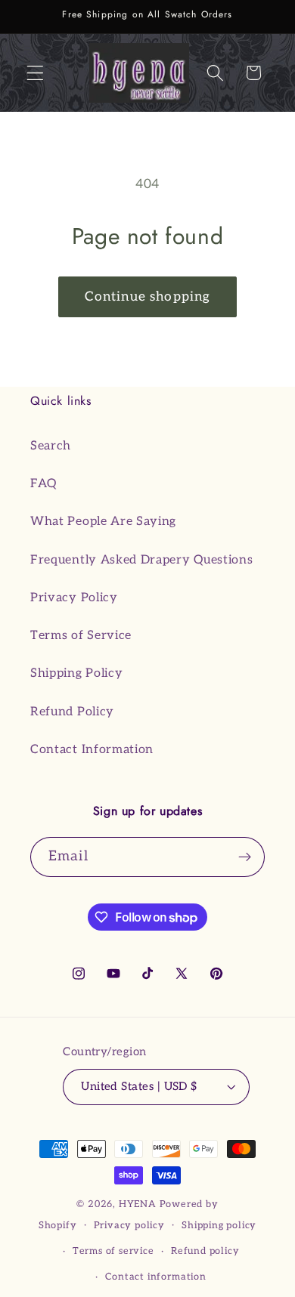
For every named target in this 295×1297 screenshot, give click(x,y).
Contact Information (92, 749)
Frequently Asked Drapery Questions (141, 559)
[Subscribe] (244, 857)
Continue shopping (148, 296)
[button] (35, 73)
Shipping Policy (76, 673)
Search (50, 445)
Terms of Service (81, 635)
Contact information (155, 1277)
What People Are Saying (103, 521)
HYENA (138, 1204)
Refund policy (205, 1251)
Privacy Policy (74, 597)
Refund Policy (72, 711)
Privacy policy (129, 1225)
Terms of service (113, 1251)
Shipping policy (219, 1225)
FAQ (43, 483)
